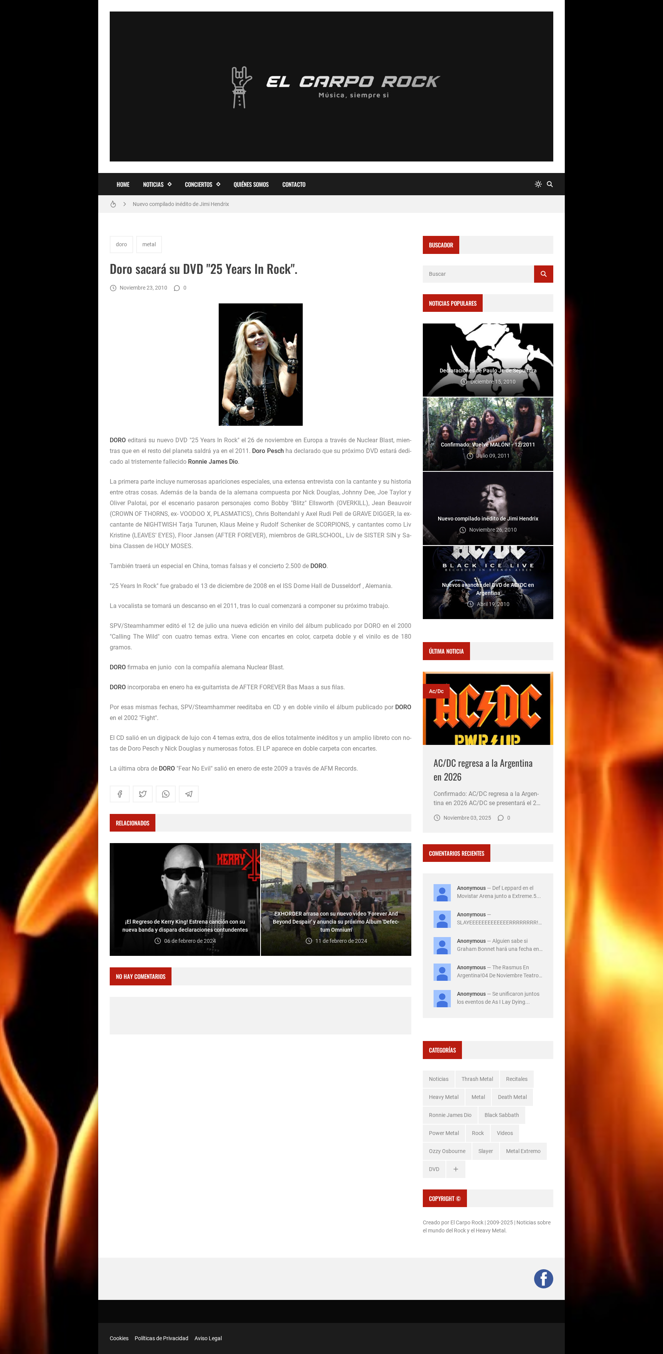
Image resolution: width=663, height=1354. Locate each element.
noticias (439, 1079)
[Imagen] (488, 708)
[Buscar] (549, 184)
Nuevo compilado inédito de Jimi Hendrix (181, 202)
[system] (538, 184)
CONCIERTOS (198, 184)
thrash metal (477, 1079)
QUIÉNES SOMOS (251, 184)
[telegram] (189, 794)
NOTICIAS (153, 184)
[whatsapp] (166, 794)
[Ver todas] (455, 1169)
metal (149, 244)
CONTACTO (293, 184)
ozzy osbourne (447, 1151)
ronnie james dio (450, 1115)
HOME (123, 184)
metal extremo (523, 1151)
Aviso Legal (208, 1338)
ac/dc (436, 691)
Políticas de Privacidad (161, 1338)
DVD (434, 1169)
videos (505, 1133)
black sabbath (502, 1115)
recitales (517, 1079)
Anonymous (471, 888)
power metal (444, 1133)
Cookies (119, 1338)
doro (121, 244)
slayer (485, 1151)
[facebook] (120, 794)
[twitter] (143, 794)
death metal (512, 1097)
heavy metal (443, 1097)
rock (478, 1133)
